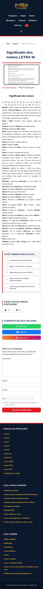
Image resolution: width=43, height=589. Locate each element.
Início (8, 44)
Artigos (23, 16)
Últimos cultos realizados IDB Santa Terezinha (21, 494)
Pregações (13, 16)
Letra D (6, 446)
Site (3, 399)
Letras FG (7, 453)
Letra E (6, 450)
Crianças (21, 20)
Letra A (6, 434)
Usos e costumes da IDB (13, 563)
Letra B (6, 438)
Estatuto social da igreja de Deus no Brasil (19, 502)
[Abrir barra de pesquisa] (21, 31)
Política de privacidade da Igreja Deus (18, 573)
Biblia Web (8, 543)
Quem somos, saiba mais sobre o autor (18, 522)
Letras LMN (8, 461)
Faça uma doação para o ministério (17, 518)
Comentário (7, 358)
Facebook (23, 332)
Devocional (8, 547)
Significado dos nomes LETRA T (21, 272)
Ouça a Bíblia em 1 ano (12, 514)
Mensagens (10, 20)
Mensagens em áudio (12, 506)
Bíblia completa (9, 539)
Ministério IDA (9, 510)
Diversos (18, 25)
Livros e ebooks (10, 559)
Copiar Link (23, 338)
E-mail (5, 390)
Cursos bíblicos (10, 551)
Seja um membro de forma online (16, 498)
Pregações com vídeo (12, 473)
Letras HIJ (8, 457)
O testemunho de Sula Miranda (21, 260)
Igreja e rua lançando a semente (21, 266)
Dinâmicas (33, 20)
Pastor (31, 16)
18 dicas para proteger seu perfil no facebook (22, 287)
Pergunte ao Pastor (11, 490)
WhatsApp (23, 326)
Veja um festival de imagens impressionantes (19, 279)
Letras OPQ (8, 465)
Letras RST (8, 469)
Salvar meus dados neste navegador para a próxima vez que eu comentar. (21, 404)
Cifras (6, 555)
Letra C (6, 442)
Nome (5, 381)
